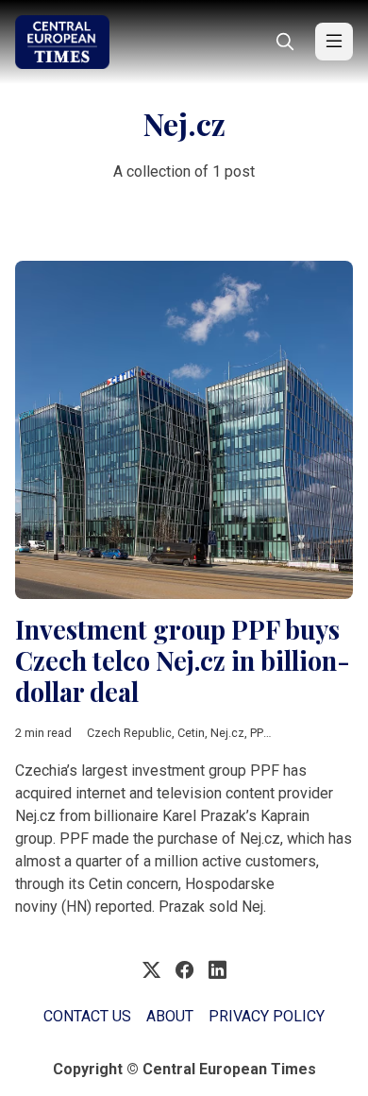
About (169, 1016)
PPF (259, 733)
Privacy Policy (267, 1016)
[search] (285, 41)
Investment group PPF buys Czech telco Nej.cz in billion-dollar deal (182, 660)
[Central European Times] (62, 42)
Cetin (191, 733)
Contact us (87, 1016)
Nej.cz (227, 733)
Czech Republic (129, 733)
